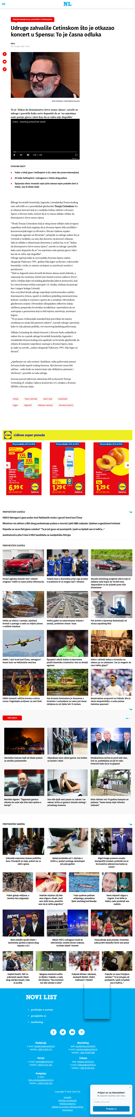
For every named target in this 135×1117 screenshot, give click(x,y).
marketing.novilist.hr (86, 1046)
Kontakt (67, 1097)
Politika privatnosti (67, 1100)
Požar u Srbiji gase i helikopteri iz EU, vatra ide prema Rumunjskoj (47, 172)
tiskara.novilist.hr (85, 1061)
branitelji (62, 399)
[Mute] (28, 154)
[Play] (14, 154)
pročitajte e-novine (42, 1009)
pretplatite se (38, 1015)
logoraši (28, 405)
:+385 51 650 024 (87, 1068)
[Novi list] (67, 4)
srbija (15, 399)
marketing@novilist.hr (87, 1049)
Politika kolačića (68, 1104)
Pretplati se (111, 1109)
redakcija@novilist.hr (44, 1046)
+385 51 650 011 (45, 1049)
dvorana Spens (66, 405)
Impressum (67, 1110)
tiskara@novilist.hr (87, 1065)
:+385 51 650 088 (87, 1052)
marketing (37, 1022)
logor (15, 405)
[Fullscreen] (76, 154)
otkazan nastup (45, 405)
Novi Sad (48, 399)
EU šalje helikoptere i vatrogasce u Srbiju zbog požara (41, 178)
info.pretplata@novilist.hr (41, 1080)
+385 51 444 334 (45, 1065)
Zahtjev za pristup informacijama (67, 1107)
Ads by (74, 158)
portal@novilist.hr (44, 1061)
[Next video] (21, 154)
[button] (127, 465)
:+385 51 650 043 (44, 1083)
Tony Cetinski (31, 399)
